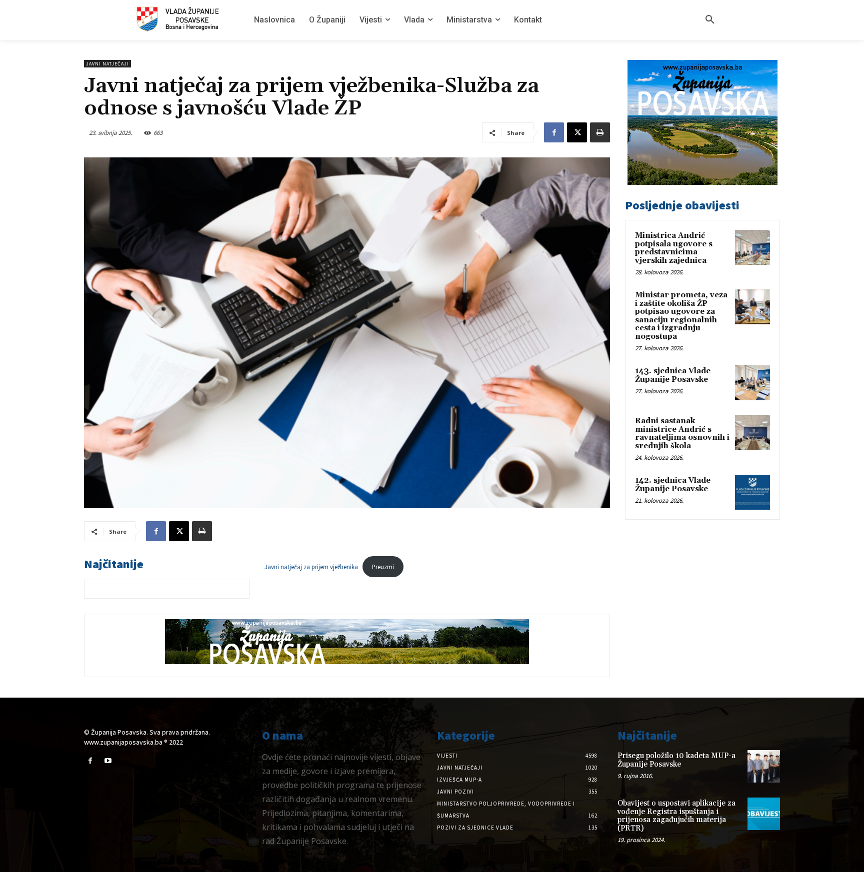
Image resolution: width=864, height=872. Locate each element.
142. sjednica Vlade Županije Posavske (672, 485)
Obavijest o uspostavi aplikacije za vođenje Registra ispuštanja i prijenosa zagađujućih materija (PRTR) (677, 816)
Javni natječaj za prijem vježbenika (311, 567)
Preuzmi (383, 567)
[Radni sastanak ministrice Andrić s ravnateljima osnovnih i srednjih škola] (752, 432)
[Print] (600, 132)
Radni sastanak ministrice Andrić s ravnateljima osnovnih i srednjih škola (682, 433)
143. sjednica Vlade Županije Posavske (672, 375)
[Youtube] (108, 761)
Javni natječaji (107, 63)
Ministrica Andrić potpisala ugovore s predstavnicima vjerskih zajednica (673, 248)
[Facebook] (554, 132)
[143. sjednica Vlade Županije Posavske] (752, 382)
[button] (710, 20)
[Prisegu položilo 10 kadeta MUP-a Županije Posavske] (764, 766)
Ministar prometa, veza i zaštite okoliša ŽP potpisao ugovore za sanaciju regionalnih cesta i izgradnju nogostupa (681, 315)
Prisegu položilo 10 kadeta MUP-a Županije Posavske (677, 760)
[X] (577, 132)
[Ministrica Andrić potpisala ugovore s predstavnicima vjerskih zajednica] (752, 247)
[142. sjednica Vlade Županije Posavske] (752, 492)
